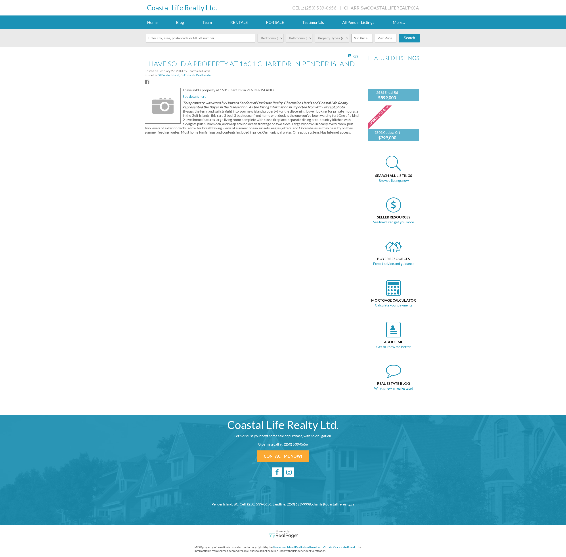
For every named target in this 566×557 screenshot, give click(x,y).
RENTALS (239, 22)
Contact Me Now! (283, 456)
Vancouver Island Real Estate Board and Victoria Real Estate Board (314, 547)
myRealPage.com (283, 536)
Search (409, 38)
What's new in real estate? (393, 388)
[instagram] (289, 472)
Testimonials (313, 22)
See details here (194, 96)
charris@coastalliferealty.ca (381, 7)
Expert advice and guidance (393, 263)
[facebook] (277, 472)
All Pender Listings (358, 22)
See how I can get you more (393, 222)
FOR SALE (275, 22)
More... (399, 22)
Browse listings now (394, 180)
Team (207, 22)
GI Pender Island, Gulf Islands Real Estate (184, 75)
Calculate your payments (393, 305)
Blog (180, 22)
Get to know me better (393, 347)
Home (152, 22)
